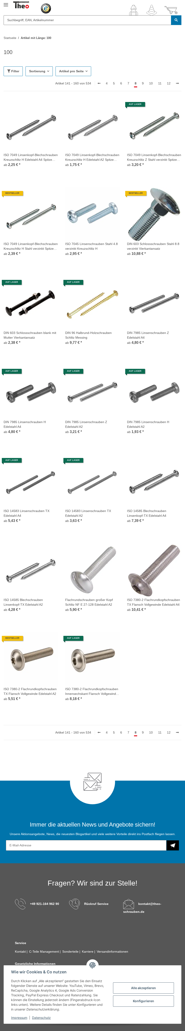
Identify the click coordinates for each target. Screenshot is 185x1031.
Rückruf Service (96, 904)
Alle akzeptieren (143, 988)
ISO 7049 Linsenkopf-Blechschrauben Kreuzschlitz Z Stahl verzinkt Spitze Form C (154, 157)
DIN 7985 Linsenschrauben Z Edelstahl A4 (148, 335)
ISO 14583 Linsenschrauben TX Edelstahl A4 (26, 513)
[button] (134, 10)
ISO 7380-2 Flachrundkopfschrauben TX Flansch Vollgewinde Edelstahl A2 (30, 691)
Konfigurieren (143, 1001)
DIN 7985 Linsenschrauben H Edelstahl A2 (148, 424)
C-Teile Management (44, 951)
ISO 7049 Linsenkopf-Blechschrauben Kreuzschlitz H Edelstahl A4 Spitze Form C (31, 157)
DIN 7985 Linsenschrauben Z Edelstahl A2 (86, 424)
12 (169, 83)
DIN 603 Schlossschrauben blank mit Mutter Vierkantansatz (30, 335)
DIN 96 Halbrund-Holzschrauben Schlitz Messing (88, 335)
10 (151, 83)
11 (160, 83)
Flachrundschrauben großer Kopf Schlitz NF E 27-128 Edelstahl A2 (89, 602)
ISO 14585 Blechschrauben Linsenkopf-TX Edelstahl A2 (23, 602)
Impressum (19, 1018)
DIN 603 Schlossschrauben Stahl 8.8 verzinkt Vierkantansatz (153, 246)
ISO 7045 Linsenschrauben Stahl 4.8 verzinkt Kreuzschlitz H (91, 246)
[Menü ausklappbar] (6, 3)
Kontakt (21, 951)
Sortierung (37, 71)
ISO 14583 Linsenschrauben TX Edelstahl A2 (88, 513)
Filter (14, 71)
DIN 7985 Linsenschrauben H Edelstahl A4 (25, 424)
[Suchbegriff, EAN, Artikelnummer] (176, 20)
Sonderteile (70, 951)
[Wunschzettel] (152, 10)
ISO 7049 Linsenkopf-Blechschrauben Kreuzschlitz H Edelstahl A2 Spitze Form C (92, 157)
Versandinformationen (112, 951)
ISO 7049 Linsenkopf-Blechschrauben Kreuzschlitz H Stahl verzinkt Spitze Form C (31, 246)
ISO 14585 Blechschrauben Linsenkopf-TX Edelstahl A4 (146, 513)
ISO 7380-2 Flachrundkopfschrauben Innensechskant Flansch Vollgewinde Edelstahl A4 (91, 691)
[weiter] (177, 83)
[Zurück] (99, 83)
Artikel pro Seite (71, 71)
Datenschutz (41, 1018)
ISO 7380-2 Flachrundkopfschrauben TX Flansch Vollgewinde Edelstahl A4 (153, 602)
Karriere (88, 951)
